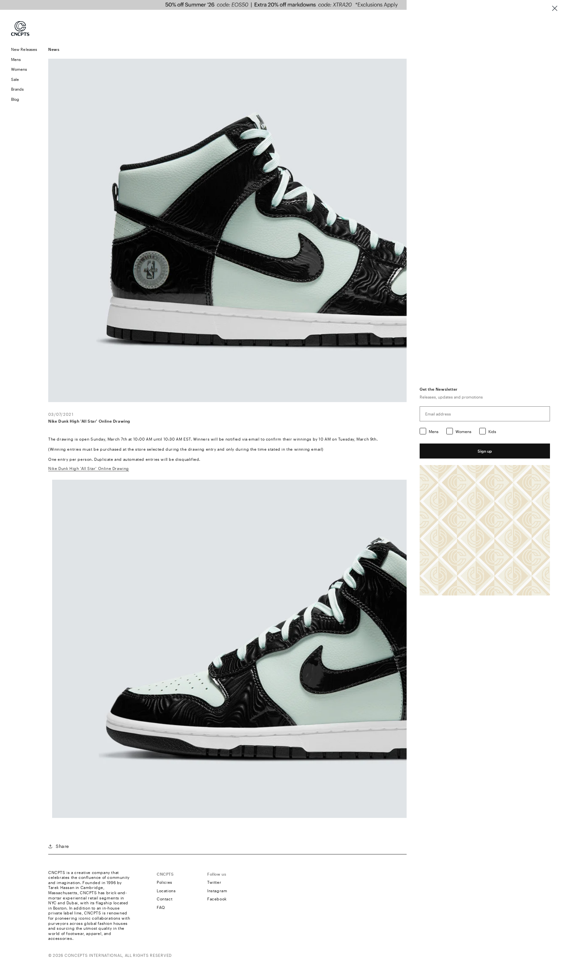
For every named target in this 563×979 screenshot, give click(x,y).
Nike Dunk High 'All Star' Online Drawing (88, 468)
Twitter (214, 882)
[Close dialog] (554, 8)
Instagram (217, 890)
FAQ (161, 907)
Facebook (217, 898)
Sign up (485, 451)
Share (62, 846)
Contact (164, 898)
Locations (166, 890)
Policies (164, 882)
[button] (24, 59)
